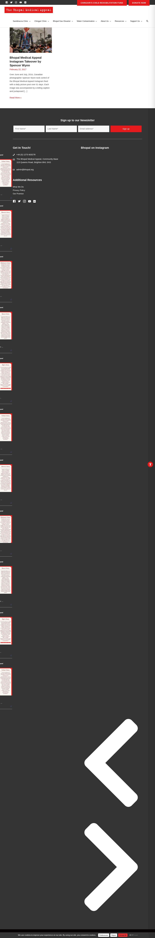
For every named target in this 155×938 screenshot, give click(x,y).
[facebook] (7, 2)
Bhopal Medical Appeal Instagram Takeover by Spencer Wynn (26, 61)
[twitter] (12, 2)
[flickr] (25, 2)
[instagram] (16, 2)
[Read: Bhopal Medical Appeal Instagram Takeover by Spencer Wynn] (31, 40)
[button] (147, 21)
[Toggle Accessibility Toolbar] (150, 464)
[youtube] (21, 2)
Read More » (15, 97)
